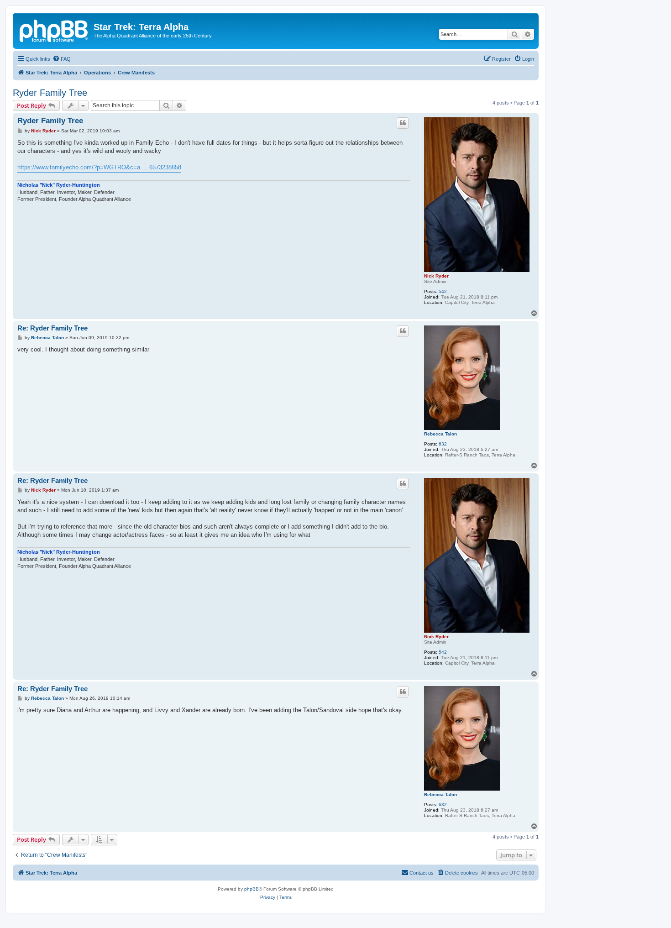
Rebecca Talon (440, 433)
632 (443, 443)
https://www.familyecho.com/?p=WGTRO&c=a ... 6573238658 (99, 167)
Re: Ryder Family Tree (52, 328)
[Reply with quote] (403, 122)
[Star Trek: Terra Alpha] (54, 29)
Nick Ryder (436, 275)
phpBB (251, 888)
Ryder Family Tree (50, 93)
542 (443, 291)
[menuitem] (61, 58)
